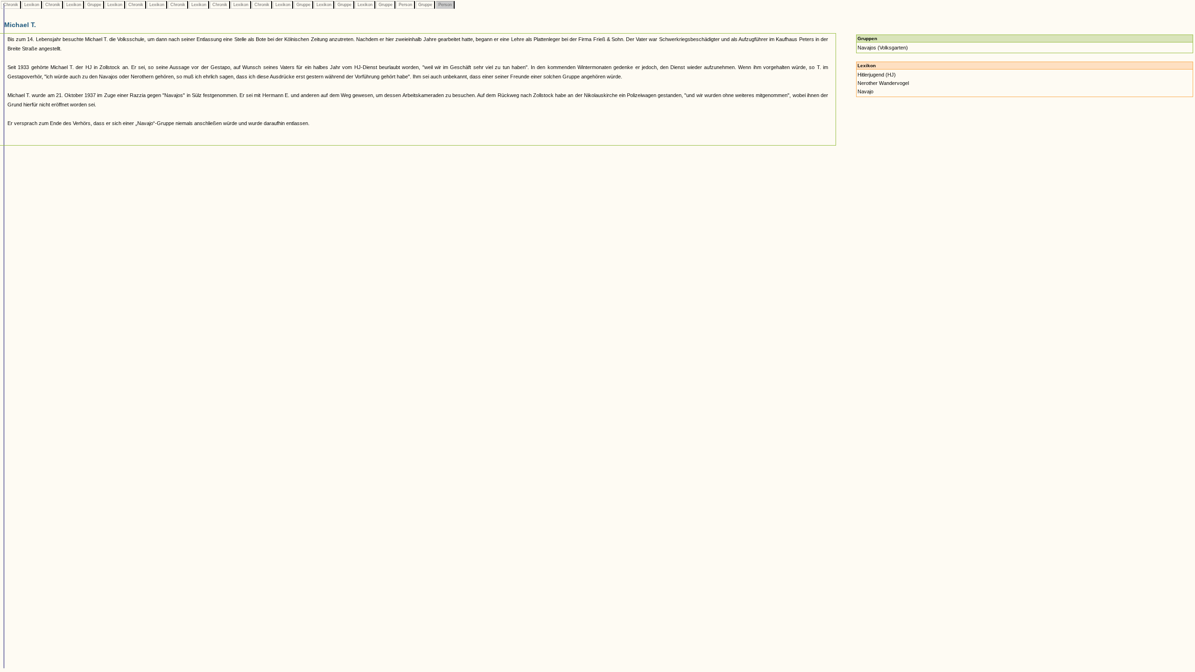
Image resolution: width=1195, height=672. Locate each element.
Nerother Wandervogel (883, 83)
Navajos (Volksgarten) (883, 47)
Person (405, 4)
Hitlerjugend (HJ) (877, 74)
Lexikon (32, 4)
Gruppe (94, 4)
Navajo (865, 91)
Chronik (11, 4)
